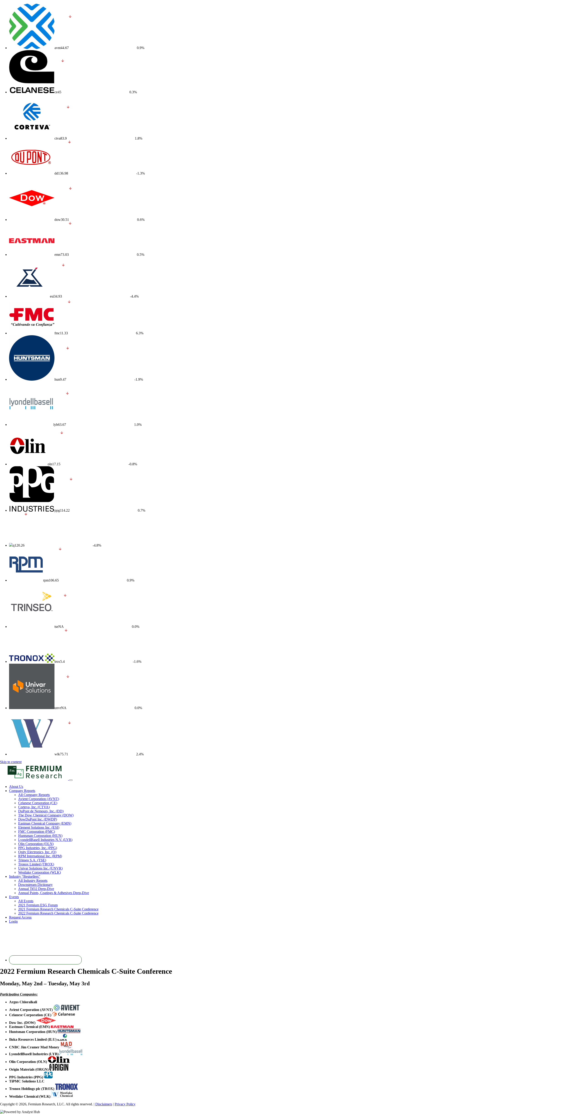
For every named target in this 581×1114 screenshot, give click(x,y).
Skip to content (11, 762)
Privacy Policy (125, 1104)
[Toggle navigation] (71, 780)
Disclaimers (103, 1104)
